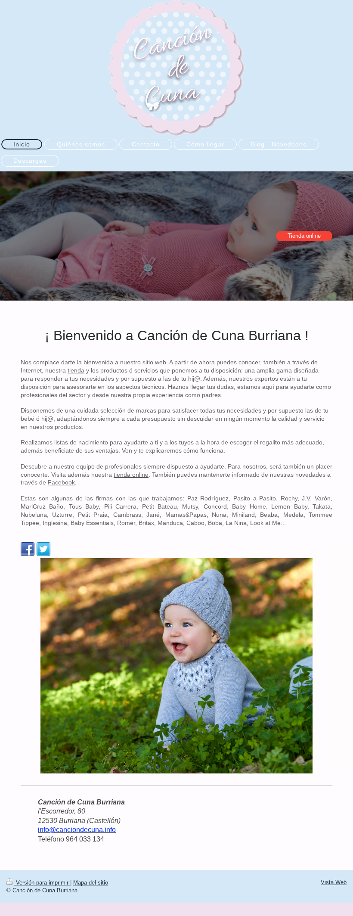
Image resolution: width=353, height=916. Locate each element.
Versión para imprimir (42, 882)
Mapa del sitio (90, 882)
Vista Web (334, 882)
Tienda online (304, 236)
